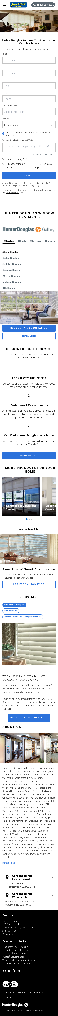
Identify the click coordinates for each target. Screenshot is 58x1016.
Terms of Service (12, 192)
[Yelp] (14, 971)
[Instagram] (9, 971)
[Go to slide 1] (27, 519)
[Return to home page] (18, 5)
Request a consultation (29, 718)
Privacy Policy (49, 190)
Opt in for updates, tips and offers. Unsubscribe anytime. (29, 133)
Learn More (29, 336)
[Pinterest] (19, 971)
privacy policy (34, 185)
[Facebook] (4, 971)
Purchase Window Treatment (13, 165)
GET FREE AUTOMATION (29, 584)
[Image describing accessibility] (10, 984)
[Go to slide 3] (31, 519)
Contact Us (29, 456)
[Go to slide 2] (29, 519)
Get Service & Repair (43, 165)
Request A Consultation (29, 328)
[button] (5, 5)
